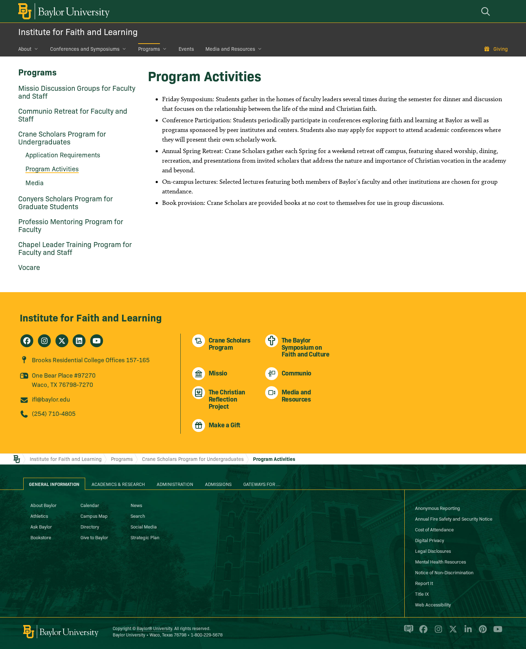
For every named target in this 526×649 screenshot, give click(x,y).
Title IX (422, 593)
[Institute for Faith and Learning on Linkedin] (79, 341)
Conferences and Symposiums (85, 48)
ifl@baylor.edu (51, 399)
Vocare (29, 267)
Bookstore (40, 537)
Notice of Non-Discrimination (444, 572)
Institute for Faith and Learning (78, 31)
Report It (424, 583)
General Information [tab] (54, 484)
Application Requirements (62, 154)
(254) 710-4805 (54, 413)
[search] (487, 11)
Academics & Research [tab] (118, 484)
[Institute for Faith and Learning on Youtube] (96, 341)
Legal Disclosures (433, 550)
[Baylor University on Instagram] (437, 632)
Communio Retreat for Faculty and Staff (72, 114)
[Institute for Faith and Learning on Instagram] (44, 341)
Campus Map (94, 515)
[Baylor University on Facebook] (422, 632)
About (24, 48)
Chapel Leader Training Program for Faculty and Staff (75, 248)
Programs (149, 48)
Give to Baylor (94, 537)
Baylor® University (154, 628)
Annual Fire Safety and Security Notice (453, 518)
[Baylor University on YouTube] (496, 632)
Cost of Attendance (434, 529)
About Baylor (43, 505)
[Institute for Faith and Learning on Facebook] (27, 341)
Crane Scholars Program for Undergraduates (62, 137)
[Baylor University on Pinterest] (481, 632)
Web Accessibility (433, 604)
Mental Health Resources (440, 561)
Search (138, 515)
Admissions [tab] (218, 484)
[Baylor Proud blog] (407, 632)
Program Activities (274, 458)
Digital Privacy (429, 540)
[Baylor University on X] (451, 632)
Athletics (39, 515)
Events (186, 48)
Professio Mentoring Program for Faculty (70, 225)
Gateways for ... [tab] (262, 484)
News (136, 505)
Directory (90, 526)
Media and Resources (230, 48)
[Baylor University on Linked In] (466, 632)
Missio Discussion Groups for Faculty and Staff (76, 91)
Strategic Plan (145, 537)
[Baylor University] (63, 11)
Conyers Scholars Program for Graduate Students (65, 202)
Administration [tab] (175, 484)
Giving (500, 48)
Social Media (144, 526)
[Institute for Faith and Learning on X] (62, 341)
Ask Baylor (41, 526)
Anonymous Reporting (437, 508)
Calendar (90, 505)
